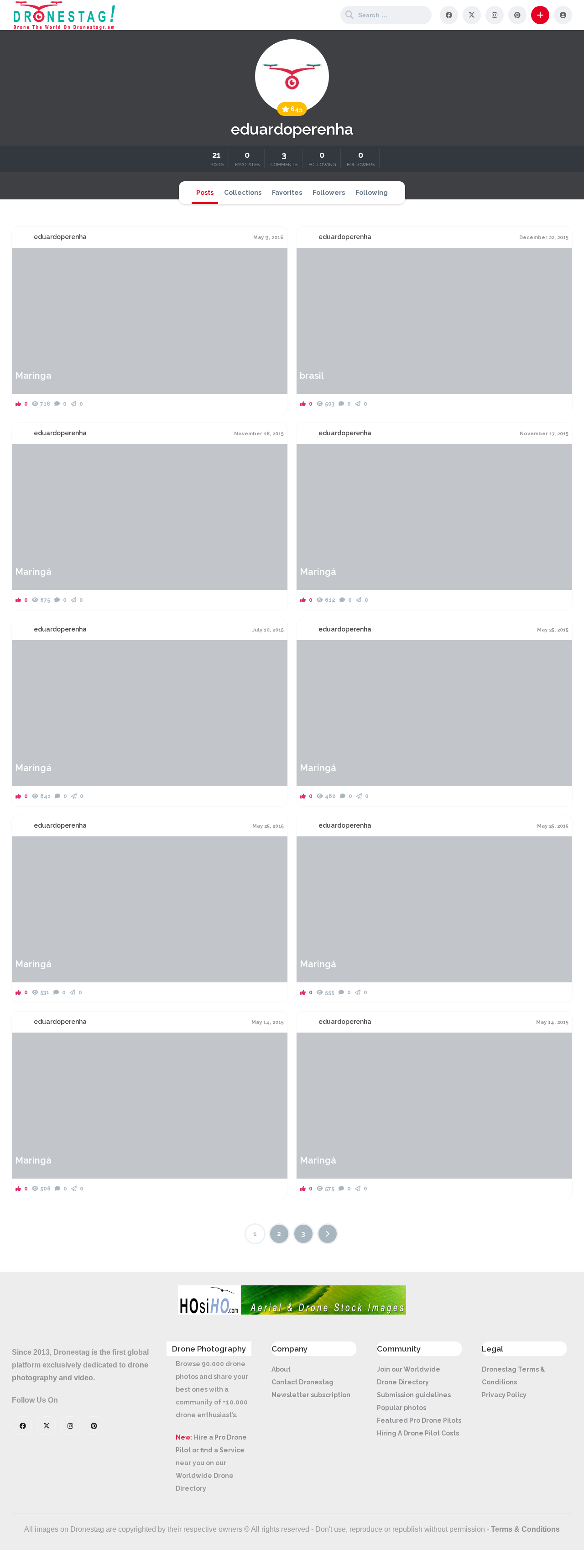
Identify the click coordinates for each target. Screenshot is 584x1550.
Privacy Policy (504, 1395)
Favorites (287, 192)
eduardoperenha (60, 236)
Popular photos (401, 1407)
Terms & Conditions (525, 1529)
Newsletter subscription (310, 1395)
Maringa (33, 375)
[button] (540, 15)
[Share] (24, 260)
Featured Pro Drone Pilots (419, 1420)
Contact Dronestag (302, 1382)
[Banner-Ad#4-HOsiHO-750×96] (292, 1312)
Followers (329, 192)
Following (371, 192)
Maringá (33, 571)
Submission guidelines (414, 1395)
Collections (242, 192)
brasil (312, 375)
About (281, 1369)
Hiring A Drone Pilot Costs (418, 1433)
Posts (205, 192)
